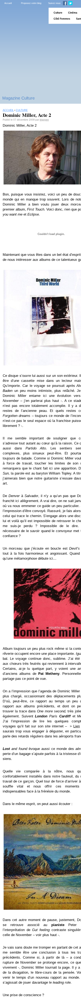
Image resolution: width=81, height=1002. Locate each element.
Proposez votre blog (31, 3)
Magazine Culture (18, 98)
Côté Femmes (62, 18)
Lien (76, 726)
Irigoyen (44, 119)
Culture (58, 12)
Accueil (8, 3)
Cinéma (72, 12)
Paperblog (23, 15)
